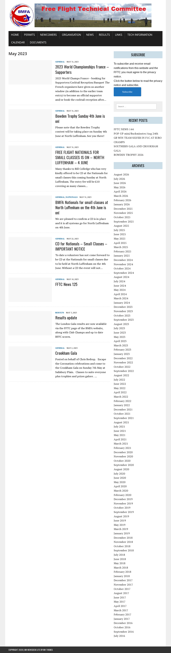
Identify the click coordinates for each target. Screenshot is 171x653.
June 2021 (120, 431)
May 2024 (119, 290)
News (90, 35)
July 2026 (119, 179)
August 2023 (121, 324)
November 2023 (123, 311)
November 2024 (123, 264)
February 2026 (122, 200)
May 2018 (119, 563)
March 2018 (121, 567)
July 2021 (119, 426)
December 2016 (123, 623)
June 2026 (120, 183)
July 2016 (119, 636)
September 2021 (124, 418)
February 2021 (122, 448)
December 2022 (123, 358)
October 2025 (122, 217)
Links (118, 35)
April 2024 (120, 294)
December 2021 (123, 409)
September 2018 (124, 550)
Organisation (71, 35)
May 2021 (119, 435)
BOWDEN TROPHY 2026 (128, 155)
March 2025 (121, 247)
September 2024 (124, 273)
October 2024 (122, 268)
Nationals (71, 197)
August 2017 (121, 593)
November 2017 (123, 584)
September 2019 (124, 512)
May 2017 (119, 601)
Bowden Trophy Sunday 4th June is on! (80, 118)
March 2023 (121, 345)
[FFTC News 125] (30, 299)
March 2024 (121, 298)
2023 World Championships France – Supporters (82, 69)
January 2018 (122, 576)
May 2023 (119, 337)
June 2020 (120, 478)
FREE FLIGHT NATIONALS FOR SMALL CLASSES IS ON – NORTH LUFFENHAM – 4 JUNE (79, 157)
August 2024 (121, 277)
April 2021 (120, 439)
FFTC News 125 (66, 284)
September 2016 (124, 631)
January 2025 (122, 255)
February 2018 (122, 572)
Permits (29, 35)
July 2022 (119, 379)
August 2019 (121, 516)
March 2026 (121, 196)
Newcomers (48, 35)
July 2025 (119, 230)
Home (15, 35)
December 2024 (123, 260)
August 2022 (121, 375)
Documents (38, 42)
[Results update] (30, 333)
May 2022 (119, 388)
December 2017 (123, 580)
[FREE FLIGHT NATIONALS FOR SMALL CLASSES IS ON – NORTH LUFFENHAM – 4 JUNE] (30, 167)
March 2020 (121, 490)
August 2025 (121, 226)
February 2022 (122, 401)
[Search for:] (136, 106)
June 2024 (120, 285)
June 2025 (120, 234)
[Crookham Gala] (30, 368)
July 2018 (119, 555)
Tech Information (139, 35)
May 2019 (119, 525)
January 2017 (122, 619)
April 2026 (120, 191)
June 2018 (120, 559)
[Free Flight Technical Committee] (85, 15)
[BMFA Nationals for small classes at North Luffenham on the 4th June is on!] (30, 218)
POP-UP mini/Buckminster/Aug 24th (136, 133)
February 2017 (122, 614)
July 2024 (119, 281)
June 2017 (120, 597)
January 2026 (122, 204)
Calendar (18, 42)
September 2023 (124, 319)
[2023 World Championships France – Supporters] (30, 82)
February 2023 (122, 349)
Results (104, 35)
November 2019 (123, 503)
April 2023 (120, 341)
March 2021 (121, 443)
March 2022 (121, 396)
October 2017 (122, 589)
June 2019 (120, 520)
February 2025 (122, 251)
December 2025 (123, 208)
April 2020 (120, 486)
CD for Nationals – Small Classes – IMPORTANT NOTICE (81, 246)
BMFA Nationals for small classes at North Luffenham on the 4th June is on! (81, 207)
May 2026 (119, 187)
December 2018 (123, 537)
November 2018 (123, 542)
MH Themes (48, 649)
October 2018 (122, 546)
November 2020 (123, 456)
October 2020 (122, 461)
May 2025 (119, 238)
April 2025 (120, 243)
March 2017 (121, 610)
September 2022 (124, 371)
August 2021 (121, 422)
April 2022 (120, 392)
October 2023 (122, 315)
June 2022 (120, 384)
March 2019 (121, 529)
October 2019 (122, 507)
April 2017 (120, 606)
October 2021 (122, 413)
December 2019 (123, 499)
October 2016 (122, 627)
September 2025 (124, 221)
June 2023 (120, 332)
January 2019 (122, 533)
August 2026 (121, 174)
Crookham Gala (66, 353)
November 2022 (123, 362)
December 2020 (123, 452)
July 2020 (119, 473)
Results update (66, 317)
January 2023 (122, 354)
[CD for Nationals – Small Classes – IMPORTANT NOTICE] (30, 259)
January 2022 (122, 405)
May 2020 (119, 482)
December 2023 (123, 307)
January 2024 (122, 302)
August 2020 (121, 469)
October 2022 (122, 367)
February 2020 (122, 495)
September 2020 (124, 465)
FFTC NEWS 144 (124, 129)
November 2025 (123, 213)
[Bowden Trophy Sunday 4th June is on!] (30, 131)
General (60, 61)
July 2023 (119, 328)
